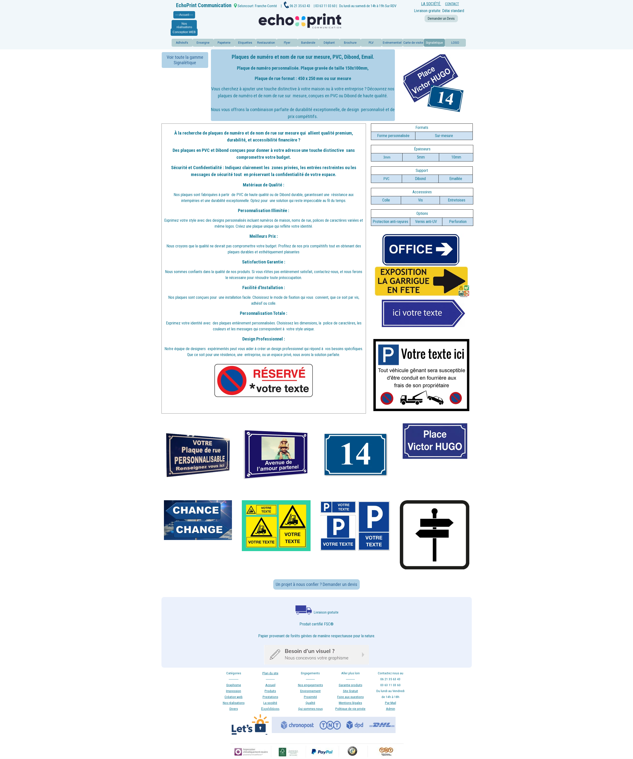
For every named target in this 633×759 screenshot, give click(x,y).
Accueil (270, 685)
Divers (233, 709)
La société (270, 703)
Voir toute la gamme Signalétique (185, 60)
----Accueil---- (184, 15)
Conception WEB (184, 32)
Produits (270, 691)
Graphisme (233, 685)
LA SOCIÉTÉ (431, 3)
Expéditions (270, 709)
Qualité (310, 703)
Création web (234, 697)
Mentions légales (350, 703)
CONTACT (452, 4)
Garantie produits (350, 685)
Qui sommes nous (310, 709)
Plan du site (270, 673)
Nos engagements (310, 685)
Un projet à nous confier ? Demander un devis (316, 584)
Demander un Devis (441, 18)
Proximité (310, 697)
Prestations (270, 697)
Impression (233, 691)
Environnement (310, 691)
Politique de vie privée (350, 709)
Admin (390, 709)
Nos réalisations (184, 25)
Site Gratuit (350, 691)
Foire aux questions (350, 697)
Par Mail (390, 703)
